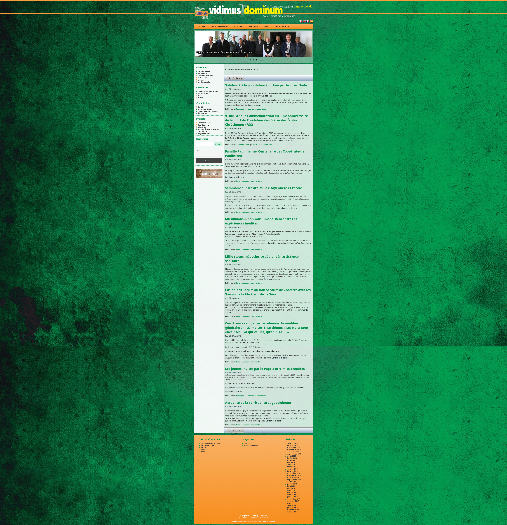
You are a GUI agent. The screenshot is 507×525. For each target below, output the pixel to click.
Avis (199, 95)
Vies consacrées (251, 445)
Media (266, 26)
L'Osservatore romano (210, 443)
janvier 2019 (292, 471)
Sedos (203, 447)
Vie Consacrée (204, 82)
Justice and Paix (205, 109)
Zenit (203, 452)
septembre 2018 (294, 479)
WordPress (242, 521)
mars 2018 (291, 492)
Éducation (202, 113)
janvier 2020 (292, 445)
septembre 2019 (294, 454)
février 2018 (292, 494)
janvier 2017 (292, 507)
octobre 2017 (293, 501)
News (237, 181)
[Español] (311, 22)
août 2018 (291, 482)
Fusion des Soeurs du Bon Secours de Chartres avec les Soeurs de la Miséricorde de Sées (268, 292)
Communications (205, 75)
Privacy (255, 516)
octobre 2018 (293, 477)
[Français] (307, 22)
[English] (304, 22)
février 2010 (292, 512)
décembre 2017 (293, 499)
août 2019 (291, 456)
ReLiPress (248, 443)
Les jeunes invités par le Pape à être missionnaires (265, 368)
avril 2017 (291, 503)
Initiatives (202, 78)
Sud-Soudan (203, 125)
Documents (253, 26)
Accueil (201, 26)
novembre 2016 (293, 509)
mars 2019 (291, 466)
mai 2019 (291, 462)
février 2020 (292, 443)
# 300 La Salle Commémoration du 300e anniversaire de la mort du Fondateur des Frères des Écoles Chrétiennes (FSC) (266, 120)
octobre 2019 (293, 452)
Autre (200, 98)
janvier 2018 (292, 497)
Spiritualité (203, 93)
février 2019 (292, 469)
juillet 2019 (292, 458)
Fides (203, 449)
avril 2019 (291, 464)
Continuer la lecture (254, 105)
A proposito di (245, 516)
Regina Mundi (204, 133)
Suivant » (239, 78)
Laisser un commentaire (256, 109)
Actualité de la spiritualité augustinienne (258, 402)
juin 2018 (291, 486)
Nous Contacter (282, 26)
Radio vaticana (207, 445)
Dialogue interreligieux (208, 111)
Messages (202, 80)
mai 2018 (291, 488)
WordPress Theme (255, 521)
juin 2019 (291, 460)
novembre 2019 (293, 449)
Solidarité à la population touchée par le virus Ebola (266, 85)
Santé (200, 107)
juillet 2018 (292, 484)
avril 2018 (291, 490)
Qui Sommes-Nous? (219, 26)
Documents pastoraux (208, 91)
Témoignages (204, 71)
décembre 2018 (293, 473)
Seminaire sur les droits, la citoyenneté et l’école (263, 188)
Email (198, 150)
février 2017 (292, 505)
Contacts (263, 516)
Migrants (202, 127)
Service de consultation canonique (208, 130)
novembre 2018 (293, 475)
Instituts (238, 26)
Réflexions (202, 73)
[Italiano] (300, 22)
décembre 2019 (293, 447)
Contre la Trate (204, 122)
